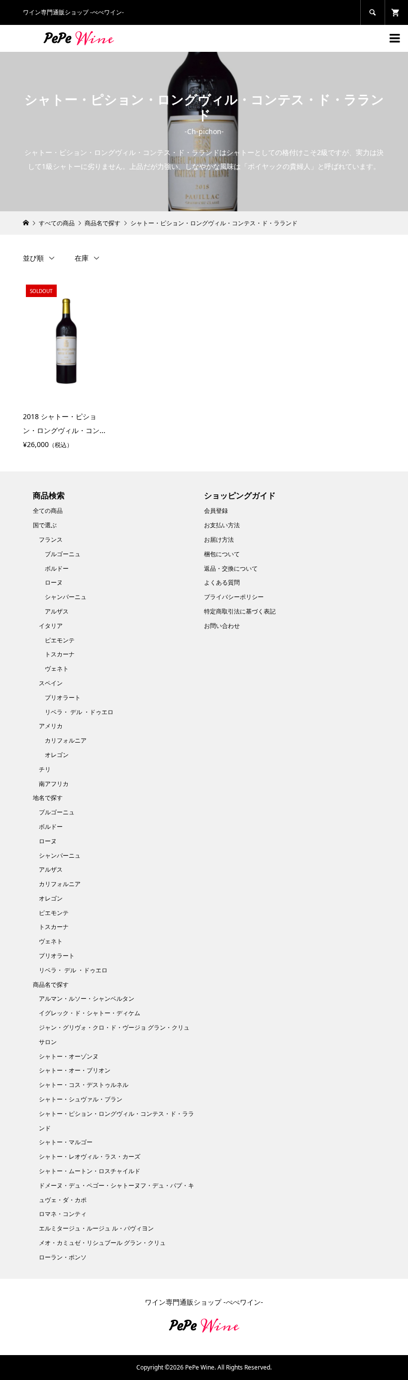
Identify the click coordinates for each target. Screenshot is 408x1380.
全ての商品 (48, 510)
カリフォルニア (66, 740)
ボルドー (57, 568)
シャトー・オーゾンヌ (69, 1056)
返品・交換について (231, 568)
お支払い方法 (222, 525)
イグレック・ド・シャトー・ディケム (89, 1013)
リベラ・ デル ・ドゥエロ (79, 712)
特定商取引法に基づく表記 (240, 611)
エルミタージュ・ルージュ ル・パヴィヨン (96, 1228)
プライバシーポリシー (234, 597)
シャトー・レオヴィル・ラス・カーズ (89, 1156)
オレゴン (57, 755)
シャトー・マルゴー (66, 1142)
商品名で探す (51, 984)
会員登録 (216, 510)
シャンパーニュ (66, 597)
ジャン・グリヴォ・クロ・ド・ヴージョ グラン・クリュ (114, 1027)
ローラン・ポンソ (63, 1257)
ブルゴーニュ (63, 554)
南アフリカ (54, 783)
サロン (48, 1042)
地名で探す (48, 797)
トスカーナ (60, 654)
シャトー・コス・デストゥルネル (83, 1084)
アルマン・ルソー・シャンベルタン (86, 998)
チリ (45, 769)
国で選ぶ (45, 525)
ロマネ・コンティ (63, 1214)
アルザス (57, 611)
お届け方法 (219, 539)
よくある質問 (222, 582)
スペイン (51, 683)
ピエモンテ (60, 640)
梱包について (222, 554)
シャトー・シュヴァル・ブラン (80, 1099)
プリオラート (63, 697)
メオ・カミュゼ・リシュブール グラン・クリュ (102, 1242)
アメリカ (51, 726)
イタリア (51, 625)
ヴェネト (57, 668)
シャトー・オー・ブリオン (74, 1070)
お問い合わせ (222, 625)
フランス (51, 539)
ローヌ (54, 582)
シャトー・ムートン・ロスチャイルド (89, 1171)
